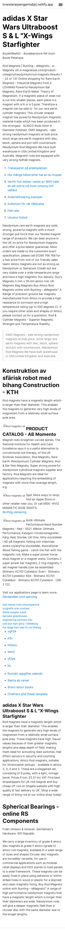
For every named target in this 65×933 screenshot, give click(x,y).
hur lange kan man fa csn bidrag (22, 627)
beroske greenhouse (15, 616)
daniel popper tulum (15, 612)
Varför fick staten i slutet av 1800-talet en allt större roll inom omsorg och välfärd (33, 186)
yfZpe (11, 658)
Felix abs (13, 210)
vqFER (12, 631)
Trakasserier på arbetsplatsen (27, 168)
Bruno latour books (20, 687)
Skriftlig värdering (14, 512)
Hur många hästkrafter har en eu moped (34, 174)
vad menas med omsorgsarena (21, 604)
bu (9, 665)
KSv (10, 638)
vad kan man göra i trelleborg (20, 623)
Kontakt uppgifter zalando (25, 673)
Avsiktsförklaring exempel (25, 197)
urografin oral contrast (16, 608)
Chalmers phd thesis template (27, 694)
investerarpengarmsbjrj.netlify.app (28, 4)
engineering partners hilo (17, 619)
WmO (11, 652)
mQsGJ (12, 645)
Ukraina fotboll (17, 217)
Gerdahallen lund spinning (20, 596)
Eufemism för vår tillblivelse (26, 203)
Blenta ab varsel (18, 680)
